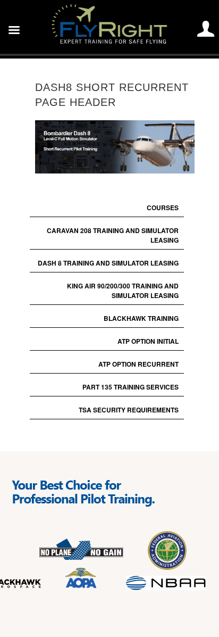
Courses (163, 207)
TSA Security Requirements (129, 410)
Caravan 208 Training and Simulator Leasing (113, 235)
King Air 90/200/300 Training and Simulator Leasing (123, 290)
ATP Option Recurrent (138, 364)
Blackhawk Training (141, 318)
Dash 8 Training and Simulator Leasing (108, 263)
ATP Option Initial (148, 341)
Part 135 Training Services (130, 387)
